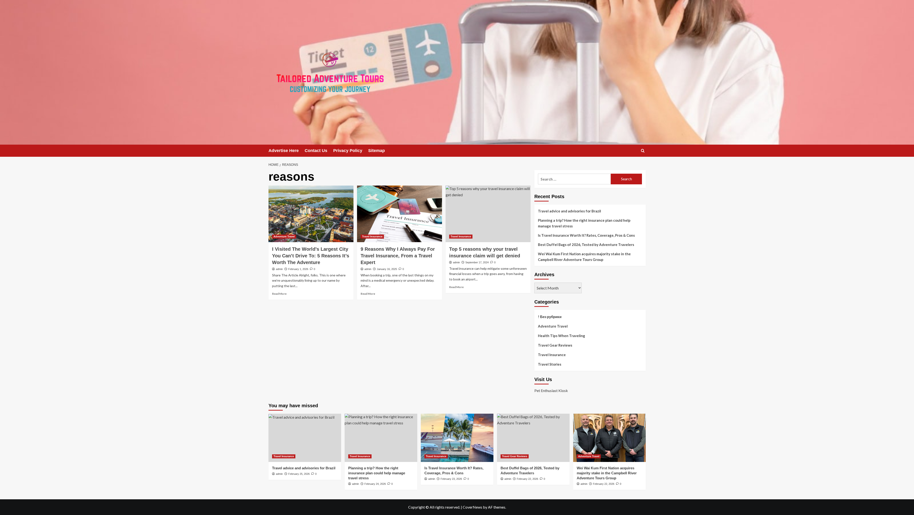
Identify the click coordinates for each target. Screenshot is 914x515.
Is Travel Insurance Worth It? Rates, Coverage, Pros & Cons (586, 235)
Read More (279, 293)
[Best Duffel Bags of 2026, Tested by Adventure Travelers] (533, 438)
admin (279, 269)
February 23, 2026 (451, 478)
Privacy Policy (347, 150)
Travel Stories (549, 364)
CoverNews (472, 507)
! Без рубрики (549, 316)
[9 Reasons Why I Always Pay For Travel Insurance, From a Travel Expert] (399, 214)
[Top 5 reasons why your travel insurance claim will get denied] (488, 214)
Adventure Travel (284, 236)
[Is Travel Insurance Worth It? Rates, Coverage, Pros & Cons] (457, 438)
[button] (643, 151)
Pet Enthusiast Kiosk (551, 390)
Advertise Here (283, 150)
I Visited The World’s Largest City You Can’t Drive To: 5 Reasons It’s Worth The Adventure (310, 255)
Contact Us (316, 150)
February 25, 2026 (299, 473)
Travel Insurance (372, 236)
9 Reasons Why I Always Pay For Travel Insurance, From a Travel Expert (398, 255)
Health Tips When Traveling (561, 336)
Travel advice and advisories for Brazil (569, 211)
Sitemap (376, 150)
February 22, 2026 (527, 478)
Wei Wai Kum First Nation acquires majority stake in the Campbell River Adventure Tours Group (584, 257)
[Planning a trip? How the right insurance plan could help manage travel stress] (381, 438)
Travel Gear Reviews (555, 345)
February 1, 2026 (298, 269)
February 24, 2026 (375, 483)
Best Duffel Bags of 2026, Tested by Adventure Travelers (586, 244)
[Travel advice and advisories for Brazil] (304, 438)
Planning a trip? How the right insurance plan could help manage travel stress (584, 223)
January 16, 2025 (387, 269)
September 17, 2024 (477, 262)
